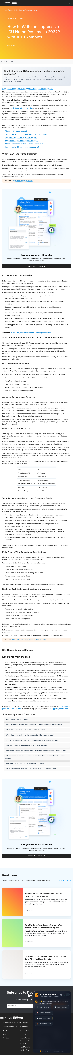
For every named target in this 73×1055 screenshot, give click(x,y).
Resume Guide (13, 10)
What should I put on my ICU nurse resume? (21, 137)
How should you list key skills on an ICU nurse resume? (26, 745)
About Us (6, 1038)
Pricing (5, 1035)
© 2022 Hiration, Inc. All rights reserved (15, 1022)
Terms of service (8, 1026)
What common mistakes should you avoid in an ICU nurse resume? (31, 769)
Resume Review (25, 1038)
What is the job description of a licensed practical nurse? (32, 333)
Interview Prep (24, 1050)
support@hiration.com (60, 709)
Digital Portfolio (25, 1047)
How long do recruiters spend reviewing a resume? (25, 763)
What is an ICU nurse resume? (16, 131)
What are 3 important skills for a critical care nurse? (24, 144)
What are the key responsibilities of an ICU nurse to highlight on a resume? (34, 725)
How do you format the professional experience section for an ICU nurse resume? (36, 751)
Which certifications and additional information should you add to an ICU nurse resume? (35, 757)
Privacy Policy (23, 1026)
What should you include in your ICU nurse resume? (25, 730)
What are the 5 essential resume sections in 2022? (29, 640)
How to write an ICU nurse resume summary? (21, 141)
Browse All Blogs (65, 880)
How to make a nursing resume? (22, 180)
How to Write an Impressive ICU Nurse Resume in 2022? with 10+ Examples (28, 10)
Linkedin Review (25, 1044)
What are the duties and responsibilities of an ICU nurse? (26, 134)
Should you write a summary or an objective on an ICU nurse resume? (32, 740)
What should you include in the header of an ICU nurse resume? (30, 735)
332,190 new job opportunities (21, 108)
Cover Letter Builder (26, 1041)
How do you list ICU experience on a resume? (22, 147)
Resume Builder (25, 1035)
